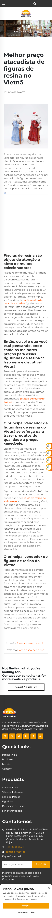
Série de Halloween (13, 792)
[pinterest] (5, 736)
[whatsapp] (40, 736)
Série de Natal (10, 787)
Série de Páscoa (11, 797)
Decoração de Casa (13, 806)
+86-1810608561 (15, 847)
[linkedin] (26, 736)
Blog (36, 31)
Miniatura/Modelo (12, 810)
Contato (7, 768)
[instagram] (12, 736)
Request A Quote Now (26, 687)
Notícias (6, 764)
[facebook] (33, 736)
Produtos (7, 759)
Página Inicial (23, 31)
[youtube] (19, 736)
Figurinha (7, 801)
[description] (9, 712)
